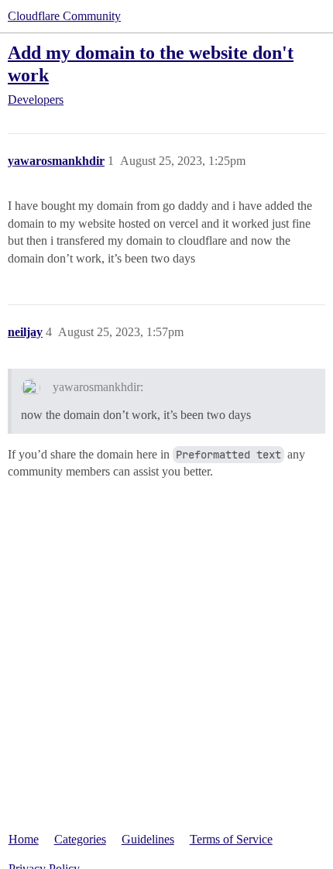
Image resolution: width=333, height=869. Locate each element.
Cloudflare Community (64, 15)
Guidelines (148, 839)
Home (24, 839)
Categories (80, 839)
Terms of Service (231, 839)
